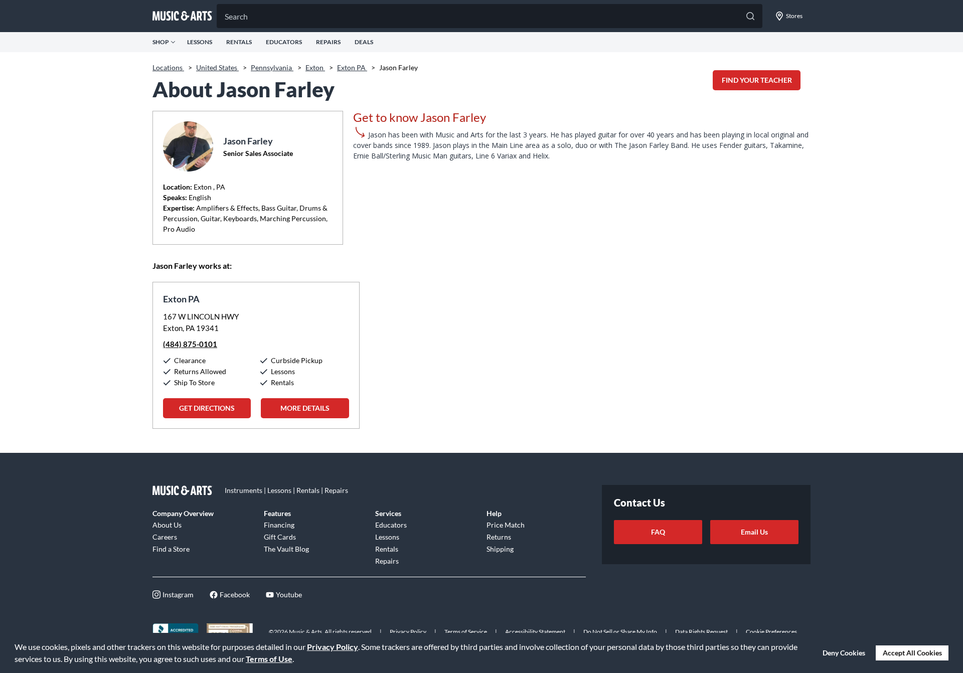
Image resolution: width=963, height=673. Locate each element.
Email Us (754, 532)
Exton (315, 67)
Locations (168, 67)
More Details (305, 408)
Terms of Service (465, 631)
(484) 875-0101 (190, 344)
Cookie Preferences (771, 631)
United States (217, 67)
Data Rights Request (701, 631)
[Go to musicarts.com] (182, 16)
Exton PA (352, 67)
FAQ (658, 532)
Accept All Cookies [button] (912, 652)
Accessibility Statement (535, 631)
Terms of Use (269, 658)
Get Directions (207, 408)
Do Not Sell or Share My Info (620, 631)
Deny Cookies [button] (844, 652)
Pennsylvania (272, 67)
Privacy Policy (332, 646)
